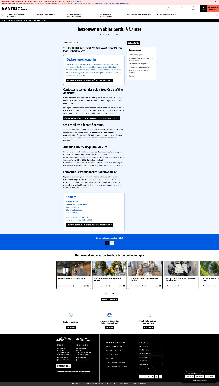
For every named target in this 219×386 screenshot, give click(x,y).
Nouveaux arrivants (145, 353)
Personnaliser (210, 376)
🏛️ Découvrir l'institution (63, 360)
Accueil (3, 20)
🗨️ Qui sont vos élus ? (62, 358)
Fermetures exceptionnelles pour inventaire (138, 71)
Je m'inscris (109, 327)
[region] (109, 15)
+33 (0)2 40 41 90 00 (62, 345)
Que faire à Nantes (112, 354)
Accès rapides (168, 10)
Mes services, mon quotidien (15, 20)
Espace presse (143, 364)
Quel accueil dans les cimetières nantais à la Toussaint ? (107, 279)
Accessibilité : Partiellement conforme (93, 384)
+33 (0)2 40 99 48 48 (82, 345)
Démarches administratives (71, 42)
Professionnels (143, 357)
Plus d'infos (77, 1)
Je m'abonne (71, 327)
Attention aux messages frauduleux (139, 67)
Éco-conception (76, 384)
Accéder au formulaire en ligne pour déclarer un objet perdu (88, 80)
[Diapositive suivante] (216, 15)
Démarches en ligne (181, 10)
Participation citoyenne (145, 343)
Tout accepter (189, 376)
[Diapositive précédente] (2, 15)
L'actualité (109, 358)
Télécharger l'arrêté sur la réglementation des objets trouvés (90, 118)
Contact (131, 76)
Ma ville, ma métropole (114, 346)
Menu (203, 9)
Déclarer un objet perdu (136, 55)
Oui (107, 243)
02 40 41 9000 (111, 163)
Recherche (193, 10)
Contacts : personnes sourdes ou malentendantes (74, 371)
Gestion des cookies (112, 384)
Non (112, 243)
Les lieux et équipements (146, 368)
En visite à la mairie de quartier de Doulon (71, 279)
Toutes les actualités (109, 299)
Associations (143, 361)
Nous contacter (62, 366)
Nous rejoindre (143, 346)
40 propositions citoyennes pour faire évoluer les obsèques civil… (180, 279)
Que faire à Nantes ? (213, 8)
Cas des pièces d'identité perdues (138, 64)
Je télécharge (148, 327)
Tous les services (133, 43)
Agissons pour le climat (114, 350)
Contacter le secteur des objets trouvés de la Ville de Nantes (141, 59)
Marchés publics (144, 350)
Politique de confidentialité (140, 384)
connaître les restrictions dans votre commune (110, 3)
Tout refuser (199, 376)
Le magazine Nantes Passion (115, 362)
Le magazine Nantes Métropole (116, 367)
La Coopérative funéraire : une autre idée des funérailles (144, 279)
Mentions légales (124, 384)
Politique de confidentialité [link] (199, 380)
